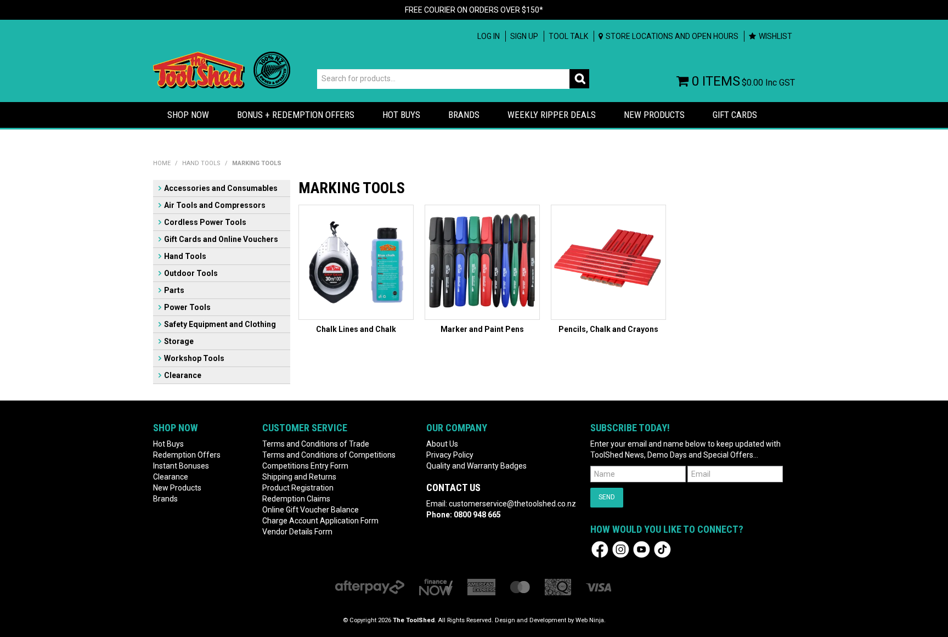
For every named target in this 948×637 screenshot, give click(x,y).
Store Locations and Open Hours (672, 36)
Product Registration (298, 487)
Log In (488, 36)
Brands (463, 114)
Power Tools (187, 307)
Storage (179, 341)
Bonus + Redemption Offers (295, 114)
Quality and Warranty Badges (476, 465)
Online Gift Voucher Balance (310, 509)
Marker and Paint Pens (482, 329)
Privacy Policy (449, 454)
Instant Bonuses (181, 465)
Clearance (182, 375)
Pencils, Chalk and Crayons (608, 329)
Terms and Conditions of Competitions (329, 454)
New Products (654, 114)
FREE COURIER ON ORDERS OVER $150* (474, 9)
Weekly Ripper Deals (551, 114)
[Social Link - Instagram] (620, 548)
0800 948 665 (477, 514)
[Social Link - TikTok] (662, 548)
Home (162, 163)
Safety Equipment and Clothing (220, 324)
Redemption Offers (187, 454)
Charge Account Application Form (320, 520)
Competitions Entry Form (305, 465)
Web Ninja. (590, 620)
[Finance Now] (436, 586)
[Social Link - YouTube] (641, 548)
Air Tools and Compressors (215, 205)
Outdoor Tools (191, 273)
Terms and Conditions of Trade (315, 443)
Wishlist (775, 36)
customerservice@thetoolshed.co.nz (512, 503)
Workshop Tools (194, 358)
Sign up (524, 36)
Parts (174, 290)
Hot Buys (401, 114)
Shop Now (188, 114)
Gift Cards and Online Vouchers (221, 239)
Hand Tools (201, 163)
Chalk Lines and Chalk (356, 329)
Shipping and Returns (299, 476)
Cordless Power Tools (205, 222)
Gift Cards (735, 114)
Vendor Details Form (297, 531)
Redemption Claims (296, 498)
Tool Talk (568, 36)
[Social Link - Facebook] (600, 548)
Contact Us (453, 487)
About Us (442, 443)
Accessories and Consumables (221, 188)
